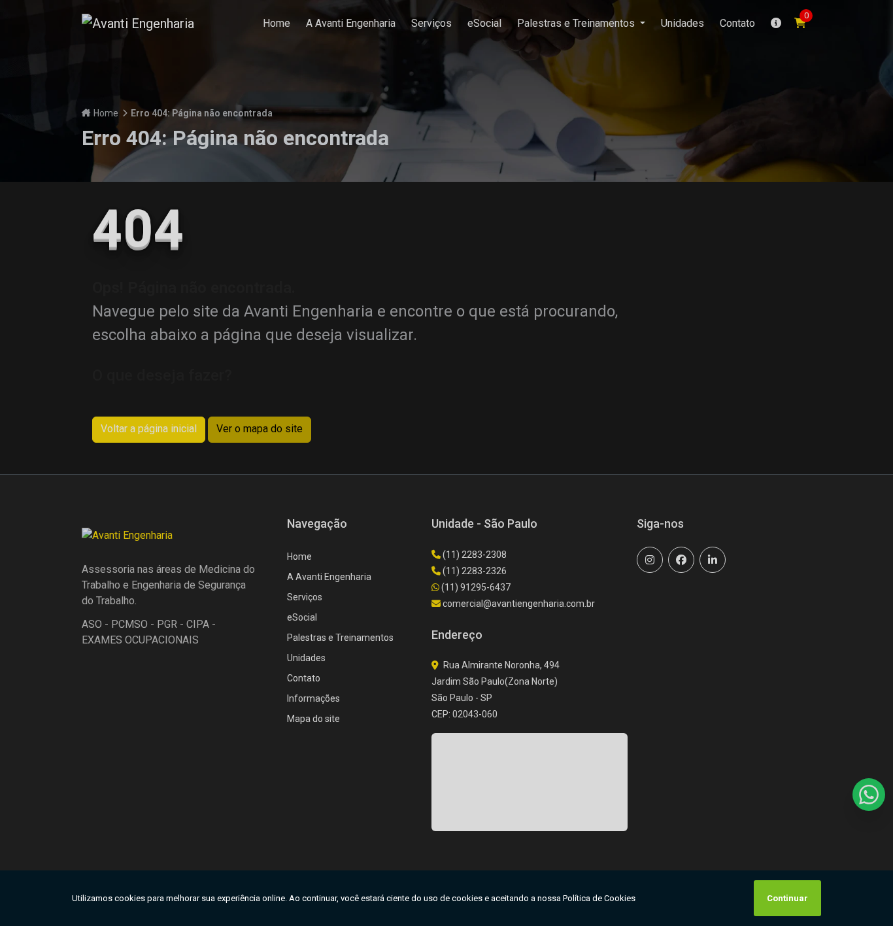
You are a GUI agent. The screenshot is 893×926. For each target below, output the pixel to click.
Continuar (787, 898)
